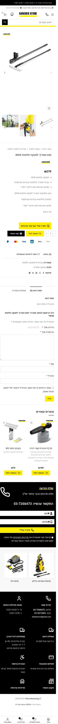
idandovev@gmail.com (41, 616)
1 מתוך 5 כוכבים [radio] (38, 327)
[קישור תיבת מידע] (12, 664)
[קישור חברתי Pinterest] (36, 273)
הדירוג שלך (48, 327)
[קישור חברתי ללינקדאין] (33, 273)
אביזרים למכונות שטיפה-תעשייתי (38, 459)
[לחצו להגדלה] (49, 108)
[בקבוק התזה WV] (13, 432)
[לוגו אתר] (28, 14)
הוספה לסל (33, 233)
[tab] (36, 290)
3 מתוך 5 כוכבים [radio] (33, 327)
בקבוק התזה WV (13, 448)
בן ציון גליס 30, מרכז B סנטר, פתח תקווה (37, 8)
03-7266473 (23, 503)
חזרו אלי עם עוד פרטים (33, 225)
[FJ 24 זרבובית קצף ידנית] (41, 432)
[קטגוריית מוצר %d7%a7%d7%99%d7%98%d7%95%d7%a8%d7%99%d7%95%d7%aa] (14, 568)
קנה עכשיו (14, 233)
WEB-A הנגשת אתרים (23, 704)
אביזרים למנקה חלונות (17, 149)
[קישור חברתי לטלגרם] (29, 273)
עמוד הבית (46, 149)
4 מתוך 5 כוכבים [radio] (31, 327)
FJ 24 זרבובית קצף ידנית (41, 448)
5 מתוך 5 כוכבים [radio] (29, 327)
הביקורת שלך (47, 332)
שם (51, 363)
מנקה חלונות (34, 149)
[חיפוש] (5, 22)
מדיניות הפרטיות (21, 537)
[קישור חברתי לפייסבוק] (43, 273)
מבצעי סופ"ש (40, 267)
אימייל (50, 375)
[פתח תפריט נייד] (52, 14)
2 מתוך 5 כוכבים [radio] (36, 327)
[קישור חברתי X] (40, 273)
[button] (51, 72)
